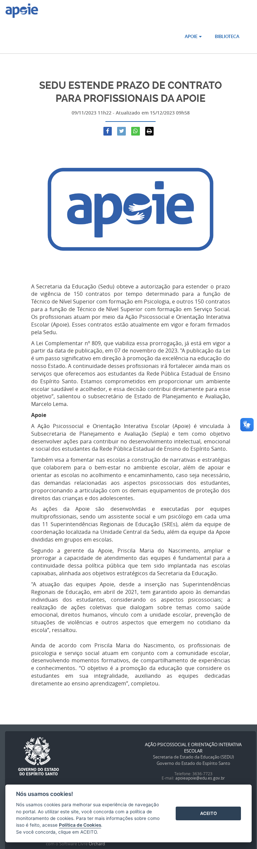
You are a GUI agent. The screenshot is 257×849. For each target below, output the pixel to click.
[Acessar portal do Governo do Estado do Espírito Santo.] (38, 756)
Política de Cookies (80, 825)
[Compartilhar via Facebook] (107, 131)
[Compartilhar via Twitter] (121, 131)
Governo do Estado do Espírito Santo (193, 763)
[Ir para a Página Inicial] (21, 11)
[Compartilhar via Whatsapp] (135, 131)
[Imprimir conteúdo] (149, 131)
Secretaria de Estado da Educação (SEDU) (193, 757)
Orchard (97, 844)
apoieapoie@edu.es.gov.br (200, 778)
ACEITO (208, 813)
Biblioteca (227, 36)
